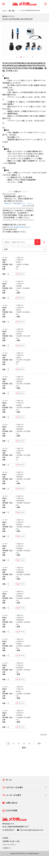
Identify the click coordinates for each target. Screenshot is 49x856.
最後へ (24, 747)
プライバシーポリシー (9, 844)
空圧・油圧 (11, 10)
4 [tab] (25, 57)
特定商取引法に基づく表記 (11, 841)
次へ (39, 743)
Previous (16, 57)
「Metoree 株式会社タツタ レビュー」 (18, 203)
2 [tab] (22, 57)
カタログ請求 (11, 810)
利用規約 (5, 838)
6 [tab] (28, 57)
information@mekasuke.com (18, 227)
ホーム (4, 10)
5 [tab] (26, 57)
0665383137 (9, 830)
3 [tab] (23, 57)
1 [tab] (20, 57)
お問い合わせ (11, 802)
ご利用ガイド (6, 848)
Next (32, 57)
